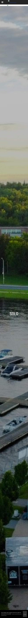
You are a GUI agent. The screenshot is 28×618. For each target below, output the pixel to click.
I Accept (25, 614)
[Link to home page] (14, 2)
